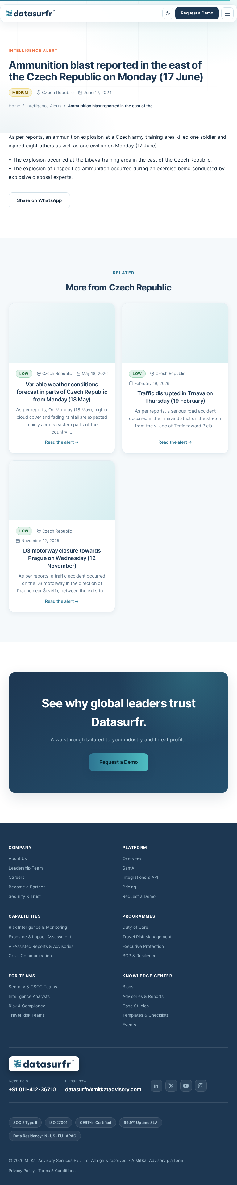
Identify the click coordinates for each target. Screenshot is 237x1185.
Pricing (129, 886)
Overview (132, 858)
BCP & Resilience (139, 955)
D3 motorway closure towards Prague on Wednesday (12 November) (62, 558)
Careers (16, 877)
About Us (18, 858)
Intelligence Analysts (29, 996)
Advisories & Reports (143, 996)
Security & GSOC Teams (33, 986)
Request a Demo (197, 12)
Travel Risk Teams (27, 1015)
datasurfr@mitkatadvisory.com (103, 1089)
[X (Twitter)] (171, 1086)
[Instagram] (201, 1086)
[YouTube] (186, 1086)
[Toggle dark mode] (167, 13)
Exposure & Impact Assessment (40, 936)
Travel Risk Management (147, 936)
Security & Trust (25, 896)
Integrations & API (140, 877)
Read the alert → (62, 442)
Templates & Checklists (146, 1015)
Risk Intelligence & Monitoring (38, 927)
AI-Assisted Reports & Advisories (41, 946)
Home (14, 105)
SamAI (129, 868)
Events (129, 1024)
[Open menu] (227, 13)
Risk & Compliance (27, 1005)
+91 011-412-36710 (32, 1089)
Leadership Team (26, 868)
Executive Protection (143, 946)
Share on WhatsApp (39, 200)
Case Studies (136, 1005)
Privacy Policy (22, 1170)
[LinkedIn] (156, 1086)
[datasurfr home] (30, 13)
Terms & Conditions (57, 1170)
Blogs (128, 986)
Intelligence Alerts (44, 105)
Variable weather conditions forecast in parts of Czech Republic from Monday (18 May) (62, 392)
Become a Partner (27, 886)
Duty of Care (135, 927)
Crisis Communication (30, 955)
